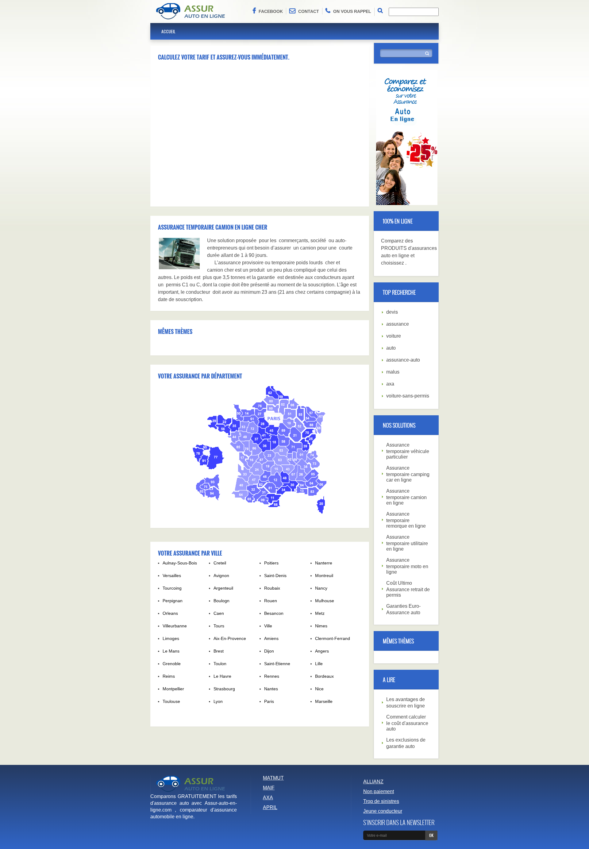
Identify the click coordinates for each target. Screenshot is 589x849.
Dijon (269, 651)
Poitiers (271, 562)
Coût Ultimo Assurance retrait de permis (408, 589)
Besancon (273, 613)
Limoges (171, 638)
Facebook (271, 11)
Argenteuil (223, 588)
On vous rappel (352, 11)
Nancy (321, 588)
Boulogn (221, 600)
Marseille (324, 701)
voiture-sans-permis (407, 395)
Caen (219, 613)
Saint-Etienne (277, 663)
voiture (393, 336)
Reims (169, 676)
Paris (269, 701)
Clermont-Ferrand (332, 638)
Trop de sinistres (381, 801)
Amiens (271, 638)
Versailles (172, 575)
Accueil (168, 31)
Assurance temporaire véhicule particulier (407, 450)
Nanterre (323, 562)
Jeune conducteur (382, 811)
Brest (219, 651)
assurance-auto (403, 359)
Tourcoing (172, 588)
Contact (308, 11)
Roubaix (272, 588)
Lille (319, 663)
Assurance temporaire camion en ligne (406, 497)
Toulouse (171, 701)
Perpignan (173, 600)
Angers (322, 651)
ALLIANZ (373, 781)
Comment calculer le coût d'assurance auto (407, 722)
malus (392, 371)
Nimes (321, 625)
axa (390, 383)
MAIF (269, 787)
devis (392, 312)
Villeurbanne (175, 625)
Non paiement (378, 791)
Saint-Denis (275, 575)
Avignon (221, 575)
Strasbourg (224, 688)
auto (391, 348)
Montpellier (173, 688)
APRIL (270, 807)
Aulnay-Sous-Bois (180, 562)
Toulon (220, 663)
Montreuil (324, 575)
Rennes (271, 676)
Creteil (220, 562)
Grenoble (172, 663)
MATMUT (273, 778)
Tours (219, 625)
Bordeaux (324, 676)
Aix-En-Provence (230, 638)
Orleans (170, 613)
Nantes (271, 688)
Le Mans (171, 651)
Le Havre (222, 676)
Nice (319, 688)
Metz (320, 613)
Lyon (218, 701)
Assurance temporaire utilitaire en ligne (407, 543)
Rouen (270, 600)
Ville (268, 625)
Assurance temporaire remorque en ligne (406, 520)
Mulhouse (324, 600)
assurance (397, 324)
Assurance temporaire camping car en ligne (407, 474)
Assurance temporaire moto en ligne (407, 566)
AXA (268, 797)
